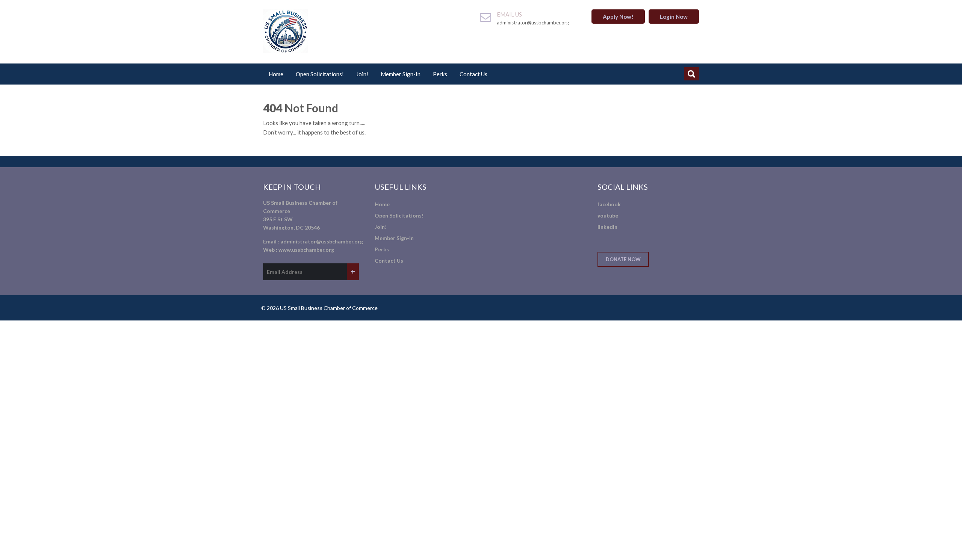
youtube (607, 215)
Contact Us (473, 74)
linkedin (607, 227)
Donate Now (623, 259)
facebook (609, 204)
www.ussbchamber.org (306, 249)
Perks (440, 74)
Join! (362, 74)
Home (276, 74)
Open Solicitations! (320, 74)
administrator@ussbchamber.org (321, 241)
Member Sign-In (400, 74)
